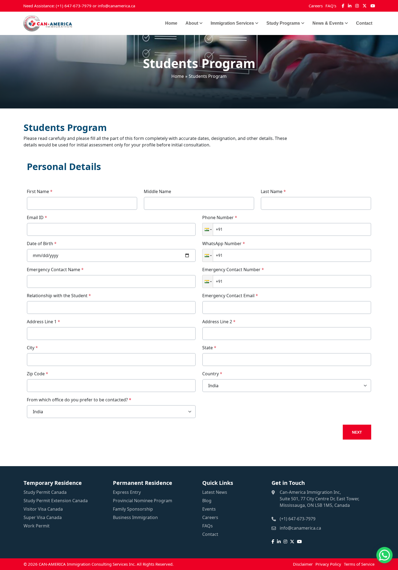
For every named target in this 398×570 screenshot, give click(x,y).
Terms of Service (359, 564)
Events (209, 509)
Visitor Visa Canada (43, 509)
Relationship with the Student (59, 296)
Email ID (37, 217)
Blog (206, 501)
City (32, 348)
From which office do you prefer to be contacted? (79, 400)
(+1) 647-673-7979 (74, 5)
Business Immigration (135, 517)
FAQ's (330, 5)
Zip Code (37, 374)
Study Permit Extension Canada (56, 501)
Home (171, 23)
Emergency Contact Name (55, 270)
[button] (208, 229)
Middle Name (157, 191)
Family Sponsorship (133, 509)
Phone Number (219, 217)
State (209, 348)
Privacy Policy (328, 564)
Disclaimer (303, 564)
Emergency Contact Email (230, 296)
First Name (40, 191)
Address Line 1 (43, 322)
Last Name (273, 191)
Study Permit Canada (45, 492)
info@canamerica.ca (116, 5)
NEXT (357, 432)
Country (212, 374)
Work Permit (37, 526)
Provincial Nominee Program (142, 501)
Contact (364, 23)
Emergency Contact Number (233, 270)
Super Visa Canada (43, 517)
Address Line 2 (219, 322)
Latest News (214, 492)
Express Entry (127, 492)
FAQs (207, 526)
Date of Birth (42, 243)
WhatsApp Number (223, 243)
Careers (316, 5)
